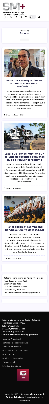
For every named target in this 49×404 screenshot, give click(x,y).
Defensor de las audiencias (15, 350)
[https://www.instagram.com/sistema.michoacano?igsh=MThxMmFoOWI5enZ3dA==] (21, 17)
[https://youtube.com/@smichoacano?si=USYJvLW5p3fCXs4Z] (26, 17)
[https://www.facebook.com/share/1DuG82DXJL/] (6, 17)
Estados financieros (12, 366)
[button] (32, 17)
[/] (11, 17)
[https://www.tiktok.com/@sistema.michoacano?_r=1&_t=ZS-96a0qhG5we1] (16, 17)
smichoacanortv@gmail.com (26, 292)
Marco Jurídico (9, 354)
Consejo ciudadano (12, 346)
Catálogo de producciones (15, 342)
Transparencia (9, 362)
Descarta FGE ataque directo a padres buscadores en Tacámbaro (24, 83)
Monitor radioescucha (13, 358)
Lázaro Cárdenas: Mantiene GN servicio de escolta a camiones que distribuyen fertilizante (25, 157)
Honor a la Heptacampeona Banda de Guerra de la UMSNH (24, 228)
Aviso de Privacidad (12, 339)
